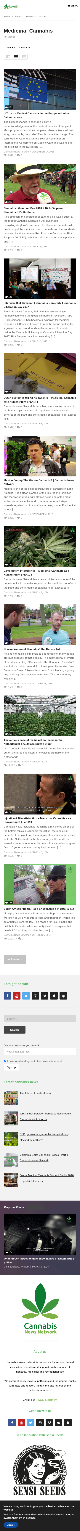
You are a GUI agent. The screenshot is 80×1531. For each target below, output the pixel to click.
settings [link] (31, 1518)
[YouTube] (16, 996)
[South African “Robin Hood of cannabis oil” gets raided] (40, 884)
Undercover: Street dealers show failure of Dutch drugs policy (39, 1260)
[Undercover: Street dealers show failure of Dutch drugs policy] (40, 1234)
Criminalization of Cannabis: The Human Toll (32, 649)
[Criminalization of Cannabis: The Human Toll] (40, 624)
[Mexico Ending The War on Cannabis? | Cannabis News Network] (40, 456)
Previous (16, 959)
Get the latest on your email (21, 1045)
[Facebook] (7, 996)
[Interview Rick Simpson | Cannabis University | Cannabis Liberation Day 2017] (40, 278)
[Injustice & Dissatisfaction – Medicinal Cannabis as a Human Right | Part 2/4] (40, 794)
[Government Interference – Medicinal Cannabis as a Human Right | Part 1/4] (40, 546)
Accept (10, 1524)
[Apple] (54, 996)
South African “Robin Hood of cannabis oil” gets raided (39, 908)
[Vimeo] (44, 996)
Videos (18, 16)
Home (7, 16)
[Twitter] (26, 996)
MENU (74, 5)
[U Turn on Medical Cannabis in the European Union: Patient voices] (40, 89)
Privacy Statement (46, 1399)
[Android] (63, 996)
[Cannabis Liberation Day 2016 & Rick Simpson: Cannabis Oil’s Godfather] (40, 184)
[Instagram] (35, 996)
